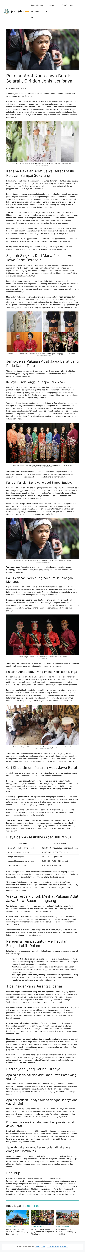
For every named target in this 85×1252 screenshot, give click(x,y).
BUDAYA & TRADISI (12, 1227)
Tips (45, 11)
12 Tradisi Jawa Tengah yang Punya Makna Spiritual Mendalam (42, 1231)
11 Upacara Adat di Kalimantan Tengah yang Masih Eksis (66, 1231)
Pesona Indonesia (37, 5)
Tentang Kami (40, 1247)
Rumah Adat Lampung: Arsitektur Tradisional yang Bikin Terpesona (17, 1231)
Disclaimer (64, 1247)
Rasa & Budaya (67, 5)
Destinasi (52, 5)
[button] (32, 17)
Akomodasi (35, 11)
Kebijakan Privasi (53, 1247)
